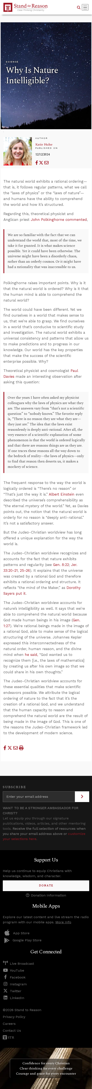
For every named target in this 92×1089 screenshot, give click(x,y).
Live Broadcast (22, 964)
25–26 (25, 570)
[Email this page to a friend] (46, 163)
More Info (63, 922)
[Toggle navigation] (85, 7)
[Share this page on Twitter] (41, 163)
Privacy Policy (14, 1017)
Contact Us (12, 1030)
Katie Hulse (44, 144)
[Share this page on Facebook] (37, 163)
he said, (31, 654)
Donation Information (48, 895)
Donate (46, 886)
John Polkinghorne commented (59, 219)
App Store (21, 933)
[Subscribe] (82, 796)
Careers (9, 1024)
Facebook (17, 977)
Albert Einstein (61, 494)
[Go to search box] (79, 7)
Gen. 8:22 (61, 565)
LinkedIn (17, 998)
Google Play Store (27, 940)
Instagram (18, 984)
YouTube (17, 970)
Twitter (15, 991)
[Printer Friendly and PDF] (21, 748)
